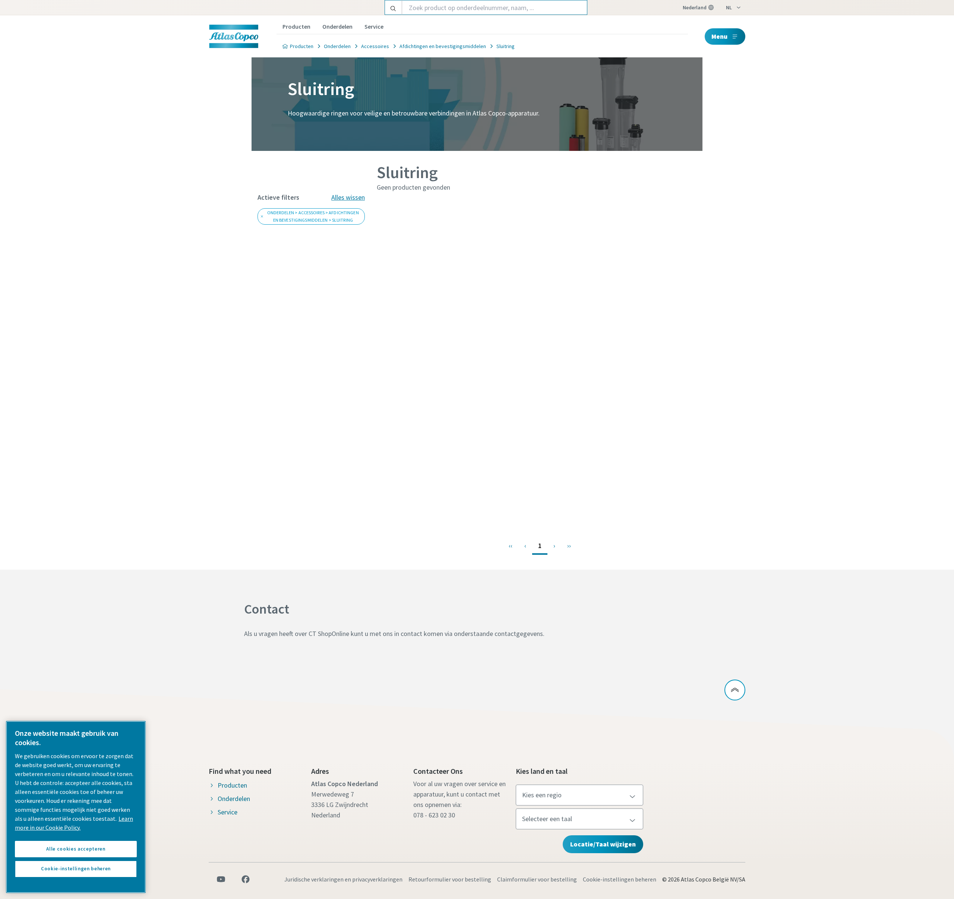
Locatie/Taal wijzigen (603, 844)
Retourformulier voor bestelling (449, 879)
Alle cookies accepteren (75, 849)
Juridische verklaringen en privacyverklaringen (343, 879)
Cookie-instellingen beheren (619, 879)
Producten (296, 26)
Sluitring (505, 46)
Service (373, 26)
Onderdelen (337, 26)
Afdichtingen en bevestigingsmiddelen (442, 46)
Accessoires (375, 46)
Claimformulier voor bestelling (537, 879)
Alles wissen (348, 197)
